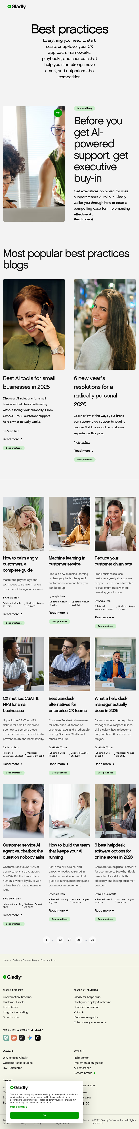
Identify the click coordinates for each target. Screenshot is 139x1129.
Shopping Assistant (86, 1007)
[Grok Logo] (38, 1038)
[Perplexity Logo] (22, 1038)
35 (78, 940)
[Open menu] (130, 6)
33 (60, 940)
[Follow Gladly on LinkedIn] (76, 1103)
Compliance (82, 1120)
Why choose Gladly (15, 1058)
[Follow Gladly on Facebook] (82, 1103)
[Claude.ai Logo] (14, 1038)
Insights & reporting (15, 1012)
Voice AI (79, 1012)
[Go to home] (13, 7)
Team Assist (10, 1007)
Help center (81, 1058)
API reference (82, 1068)
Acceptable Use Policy (43, 1122)
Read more (82, 219)
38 (92, 940)
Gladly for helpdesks (87, 997)
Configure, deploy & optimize (92, 1002)
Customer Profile (13, 1002)
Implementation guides (88, 1063)
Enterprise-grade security (90, 1022)
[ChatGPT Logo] (6, 1038)
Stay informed (12, 1098)
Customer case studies (17, 1063)
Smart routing (11, 1017)
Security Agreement (62, 1122)
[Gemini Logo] (30, 1038)
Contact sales (82, 1098)
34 (69, 940)
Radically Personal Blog (25, 960)
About (6, 1087)
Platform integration (86, 1017)
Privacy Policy (24, 1122)
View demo (81, 1092)
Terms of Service (8, 1122)
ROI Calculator (12, 1068)
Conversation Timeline (17, 997)
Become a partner (14, 1103)
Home (6, 960)
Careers (8, 1092)
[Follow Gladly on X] (87, 1103)
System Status (83, 1073)
